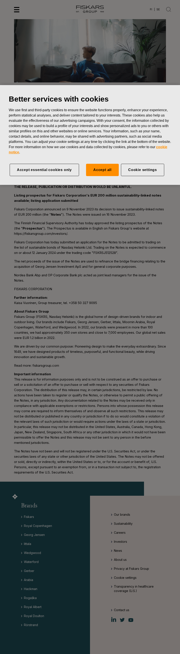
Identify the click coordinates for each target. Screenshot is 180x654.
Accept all (102, 170)
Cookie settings (142, 170)
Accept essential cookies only (44, 170)
